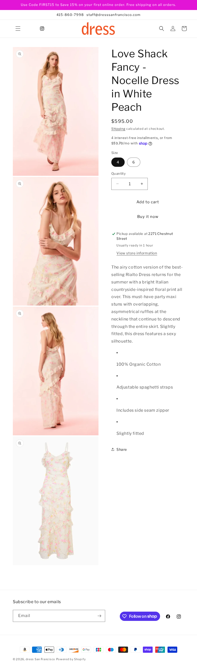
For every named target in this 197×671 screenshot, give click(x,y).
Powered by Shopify (71, 659)
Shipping (118, 129)
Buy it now (148, 216)
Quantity (118, 173)
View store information (136, 253)
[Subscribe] (99, 616)
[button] (18, 28)
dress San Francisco (40, 659)
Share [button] (121, 449)
